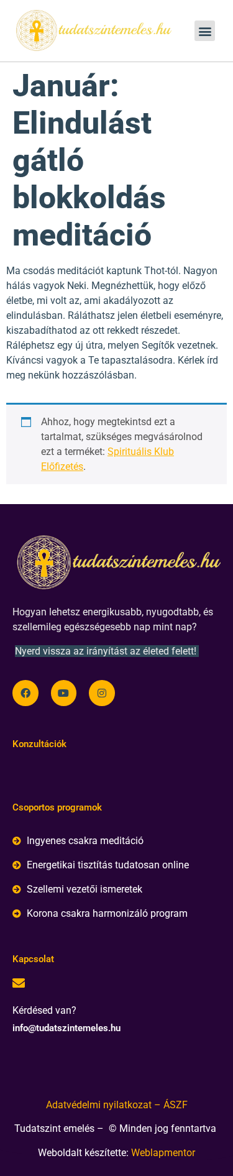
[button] (204, 31)
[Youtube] (64, 693)
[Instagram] (102, 693)
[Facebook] (25, 693)
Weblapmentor (163, 1153)
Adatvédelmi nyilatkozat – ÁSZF (117, 1105)
